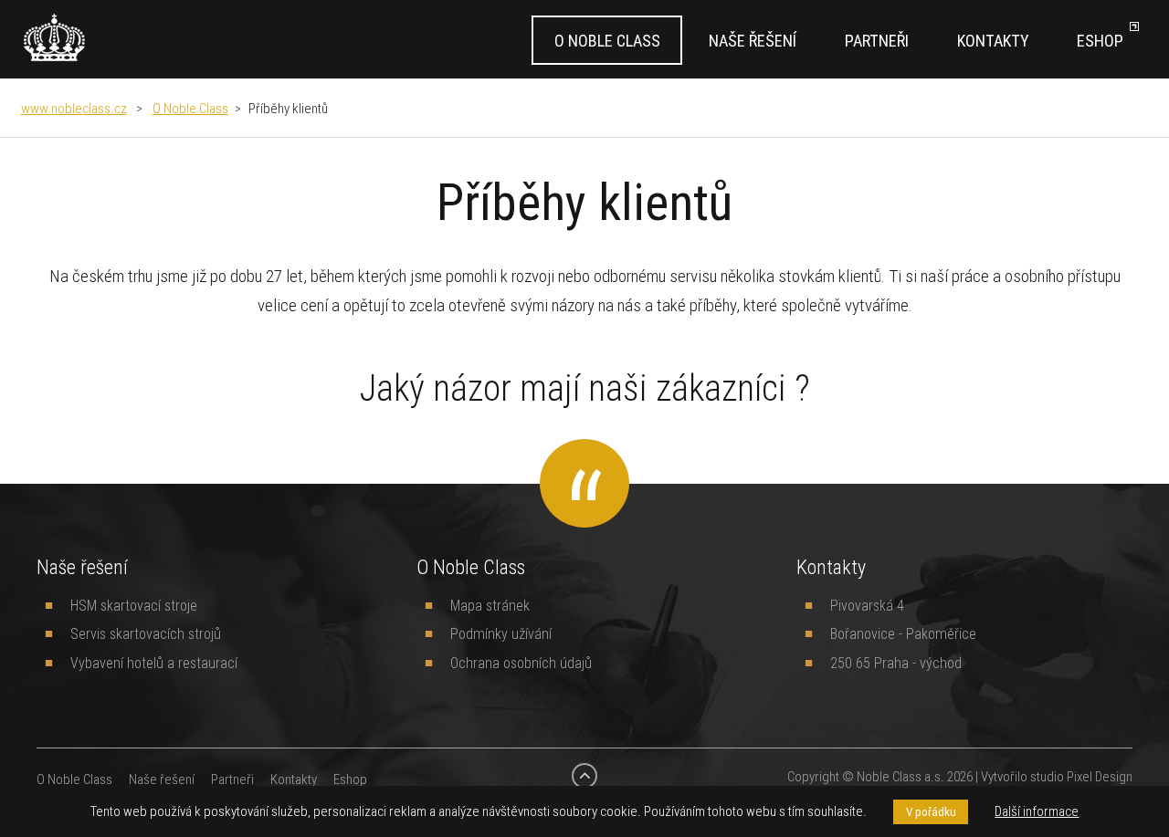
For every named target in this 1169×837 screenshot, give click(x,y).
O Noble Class (607, 40)
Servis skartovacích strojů (145, 633)
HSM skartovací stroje (133, 605)
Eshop (1100, 40)
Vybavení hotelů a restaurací (153, 663)
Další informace (1037, 811)
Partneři (877, 40)
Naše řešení (752, 40)
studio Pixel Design (1081, 776)
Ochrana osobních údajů (521, 663)
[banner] (54, 37)
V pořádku (931, 812)
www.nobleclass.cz (74, 108)
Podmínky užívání (501, 633)
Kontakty (992, 40)
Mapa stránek (490, 605)
